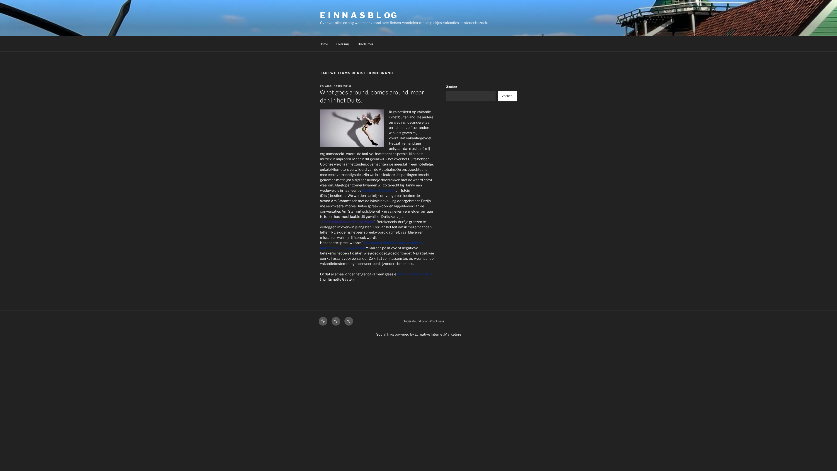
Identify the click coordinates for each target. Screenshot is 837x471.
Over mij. (342, 44)
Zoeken (451, 87)
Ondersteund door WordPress (423, 321)
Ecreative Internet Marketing (438, 334)
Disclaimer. (366, 44)
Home (324, 44)
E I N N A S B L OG (358, 15)
